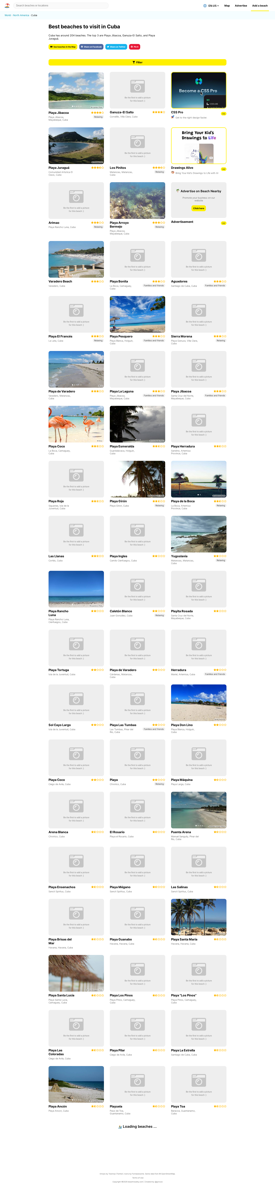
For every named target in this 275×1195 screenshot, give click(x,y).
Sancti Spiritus (56, 891)
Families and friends (154, 285)
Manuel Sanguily (179, 836)
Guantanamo (116, 1113)
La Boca (114, 286)
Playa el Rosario (118, 836)
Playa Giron (116, 505)
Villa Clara (125, 116)
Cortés (52, 560)
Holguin (128, 340)
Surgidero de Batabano (183, 1165)
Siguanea (53, 505)
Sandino (175, 450)
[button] (8, 5)
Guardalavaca (117, 450)
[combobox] (61, 6)
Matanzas (115, 172)
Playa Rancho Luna (59, 227)
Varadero (53, 286)
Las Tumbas (116, 729)
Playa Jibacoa (56, 117)
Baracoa (175, 1110)
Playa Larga (177, 784)
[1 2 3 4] (198, 810)
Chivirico (114, 784)
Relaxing (98, 117)
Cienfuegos (55, 622)
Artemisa (183, 674)
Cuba (65, 119)
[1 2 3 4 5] (76, 90)
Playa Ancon (55, 1110)
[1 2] (76, 424)
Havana (53, 947)
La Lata (52, 340)
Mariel (174, 674)
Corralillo (114, 116)
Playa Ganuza (178, 340)
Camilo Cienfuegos (120, 560)
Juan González (118, 615)
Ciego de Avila (56, 784)
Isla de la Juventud (58, 674)
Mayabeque (55, 119)
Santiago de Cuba (180, 286)
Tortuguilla (115, 1165)
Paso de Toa (116, 1110)
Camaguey (125, 286)
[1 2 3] (137, 424)
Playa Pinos (116, 999)
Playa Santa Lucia (58, 999)
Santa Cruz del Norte (182, 395)
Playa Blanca (116, 340)
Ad (223, 113)
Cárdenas (115, 674)
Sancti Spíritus (117, 891)
